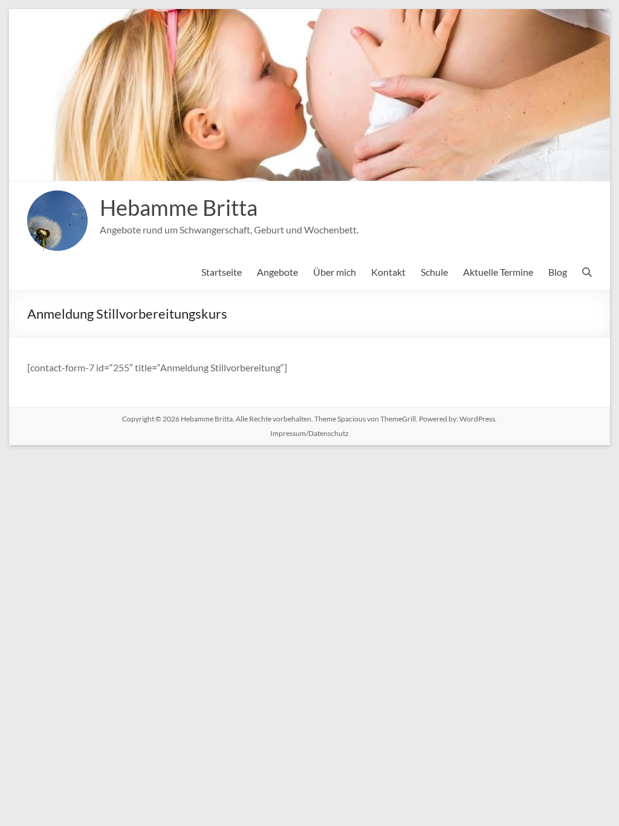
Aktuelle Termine (498, 272)
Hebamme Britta (179, 207)
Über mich (334, 272)
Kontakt (388, 272)
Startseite (221, 272)
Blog (557, 272)
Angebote (277, 272)
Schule (434, 272)
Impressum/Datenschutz (309, 433)
